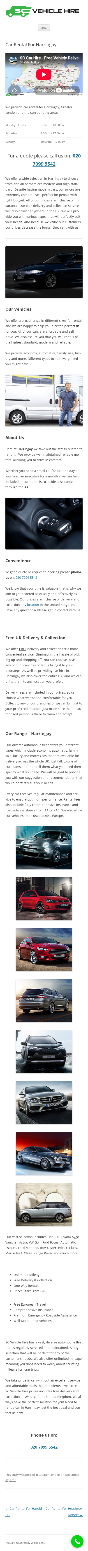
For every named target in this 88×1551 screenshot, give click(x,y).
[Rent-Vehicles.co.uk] (44, 12)
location (33, 604)
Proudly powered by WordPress (25, 1543)
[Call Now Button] (77, 1541)
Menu (44, 27)
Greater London (49, 1475)
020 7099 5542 (26, 577)
